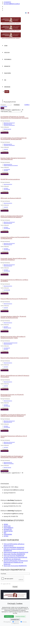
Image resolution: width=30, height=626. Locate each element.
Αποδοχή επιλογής (20, 616)
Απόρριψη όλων (15, 619)
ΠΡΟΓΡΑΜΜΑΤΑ (7, 59)
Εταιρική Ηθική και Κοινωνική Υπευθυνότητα (14, 299)
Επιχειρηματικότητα (8, 124)
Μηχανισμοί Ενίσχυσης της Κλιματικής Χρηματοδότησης (12, 395)
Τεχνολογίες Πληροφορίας (9, 125)
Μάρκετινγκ (16, 623)
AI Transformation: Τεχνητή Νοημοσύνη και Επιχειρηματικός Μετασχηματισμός (14, 138)
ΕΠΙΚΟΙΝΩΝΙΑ (7, 86)
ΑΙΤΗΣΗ (6, 91)
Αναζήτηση (16, 104)
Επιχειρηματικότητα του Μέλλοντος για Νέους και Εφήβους (14, 280)
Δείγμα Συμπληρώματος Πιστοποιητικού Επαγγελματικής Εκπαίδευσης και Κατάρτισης (16, 562)
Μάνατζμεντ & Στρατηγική (9, 122)
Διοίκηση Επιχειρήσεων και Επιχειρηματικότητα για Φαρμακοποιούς (15, 237)
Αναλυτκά (16, 622)
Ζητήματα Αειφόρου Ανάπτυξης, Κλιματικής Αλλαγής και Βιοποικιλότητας (13, 317)
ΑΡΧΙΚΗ (5, 45)
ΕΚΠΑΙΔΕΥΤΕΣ (7, 66)
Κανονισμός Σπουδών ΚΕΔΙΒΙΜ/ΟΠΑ (14, 554)
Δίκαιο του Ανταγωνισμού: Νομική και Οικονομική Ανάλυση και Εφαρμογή (12, 216)
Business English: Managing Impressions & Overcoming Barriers (13, 158)
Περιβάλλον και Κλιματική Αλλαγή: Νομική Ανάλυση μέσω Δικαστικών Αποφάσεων (13, 415)
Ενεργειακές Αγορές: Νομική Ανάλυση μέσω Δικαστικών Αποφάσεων (13, 259)
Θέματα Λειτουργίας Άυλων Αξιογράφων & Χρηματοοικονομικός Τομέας (13, 337)
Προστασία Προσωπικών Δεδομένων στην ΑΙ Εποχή (14, 436)
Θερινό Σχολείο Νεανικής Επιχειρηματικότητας (15, 358)
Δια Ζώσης (6, 170)
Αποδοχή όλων (9, 616)
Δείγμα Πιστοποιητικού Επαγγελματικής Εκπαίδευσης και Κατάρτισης (15, 558)
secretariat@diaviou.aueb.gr (12, 4)
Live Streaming (7, 169)
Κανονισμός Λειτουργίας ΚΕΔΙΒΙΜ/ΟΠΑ (15, 566)
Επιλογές (24, 622)
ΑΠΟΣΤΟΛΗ (7, 52)
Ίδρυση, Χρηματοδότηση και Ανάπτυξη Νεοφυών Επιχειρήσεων (15, 376)
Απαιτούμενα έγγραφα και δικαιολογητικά (16, 552)
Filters (2, 108)
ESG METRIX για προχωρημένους (10, 179)
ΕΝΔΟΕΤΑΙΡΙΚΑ (7, 73)
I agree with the (10, 583)
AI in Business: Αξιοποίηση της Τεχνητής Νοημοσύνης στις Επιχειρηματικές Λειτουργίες (15, 117)
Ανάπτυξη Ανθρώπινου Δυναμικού (11, 165)
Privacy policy (14, 583)
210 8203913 (7, 2)
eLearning (6, 149)
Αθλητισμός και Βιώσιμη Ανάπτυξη (11, 198)
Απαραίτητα (8, 622)
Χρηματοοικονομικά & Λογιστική (10, 342)
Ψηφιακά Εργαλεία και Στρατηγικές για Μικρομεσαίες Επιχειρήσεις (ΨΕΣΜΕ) (12, 456)
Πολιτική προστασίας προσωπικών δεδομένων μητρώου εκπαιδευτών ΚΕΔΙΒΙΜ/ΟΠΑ (14, 548)
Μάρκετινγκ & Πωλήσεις (9, 463)
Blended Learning (7, 129)
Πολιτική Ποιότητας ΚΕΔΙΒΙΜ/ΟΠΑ (14, 555)
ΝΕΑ (5, 80)
